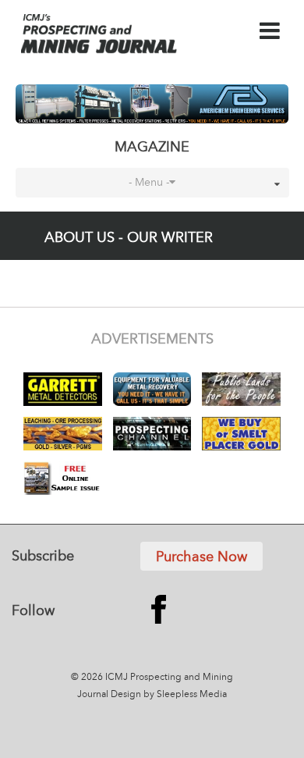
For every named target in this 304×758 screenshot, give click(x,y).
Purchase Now (201, 557)
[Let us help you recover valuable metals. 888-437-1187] (152, 103)
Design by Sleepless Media (169, 694)
